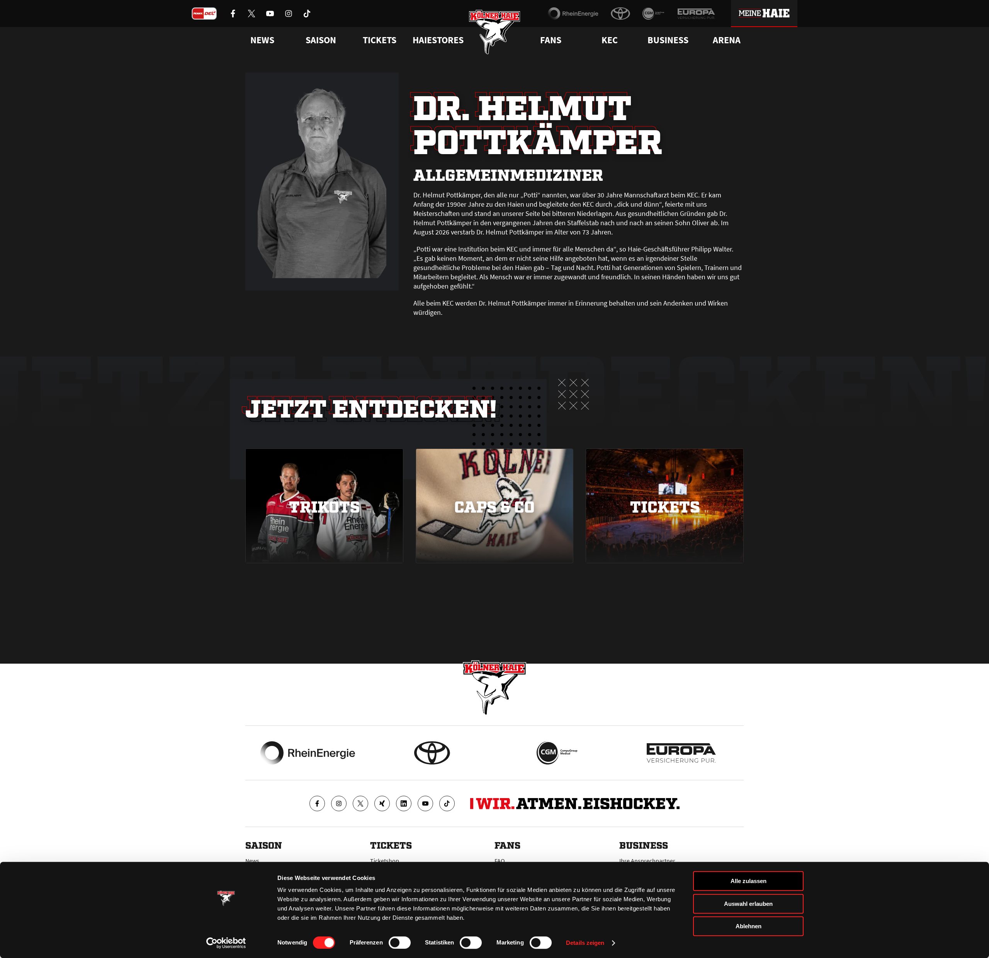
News (252, 861)
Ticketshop (384, 861)
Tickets (379, 40)
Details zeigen (585, 942)
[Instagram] (339, 803)
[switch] (400, 942)
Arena (727, 40)
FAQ (499, 861)
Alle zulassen (748, 881)
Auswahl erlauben (748, 903)
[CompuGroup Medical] (653, 13)
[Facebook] (317, 803)
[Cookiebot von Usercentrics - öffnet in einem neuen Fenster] (226, 943)
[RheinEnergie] (573, 13)
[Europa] (696, 13)
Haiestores (438, 40)
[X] (360, 803)
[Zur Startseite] (494, 32)
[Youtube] (425, 803)
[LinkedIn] (403, 803)
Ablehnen (748, 926)
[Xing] (382, 803)
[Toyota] (620, 13)
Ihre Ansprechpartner (647, 861)
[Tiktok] (447, 803)
